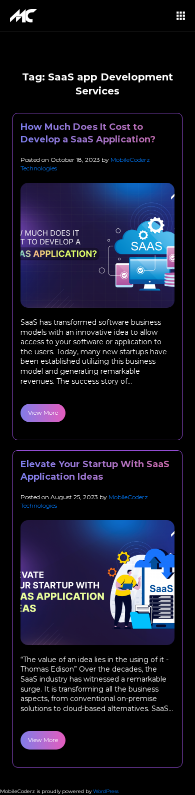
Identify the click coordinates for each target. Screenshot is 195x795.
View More (43, 412)
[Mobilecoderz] (25, 15)
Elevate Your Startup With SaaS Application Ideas (95, 470)
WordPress (105, 791)
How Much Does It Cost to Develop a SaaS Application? (88, 133)
